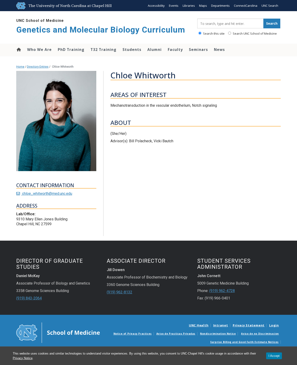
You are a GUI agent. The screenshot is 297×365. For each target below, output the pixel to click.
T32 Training (103, 49)
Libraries (189, 5)
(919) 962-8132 (119, 292)
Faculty (175, 49)
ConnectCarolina (245, 5)
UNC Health (199, 325)
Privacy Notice (22, 358)
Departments (220, 5)
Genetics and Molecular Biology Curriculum (100, 30)
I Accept (274, 356)
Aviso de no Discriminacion (260, 333)
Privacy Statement (249, 325)
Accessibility (156, 5)
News (219, 49)
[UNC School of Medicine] (58, 332)
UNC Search (269, 5)
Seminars (198, 49)
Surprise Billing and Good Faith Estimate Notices (244, 342)
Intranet (220, 325)
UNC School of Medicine (40, 20)
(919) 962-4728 (222, 291)
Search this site (213, 33)
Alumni (154, 49)
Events (173, 5)
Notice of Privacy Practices (132, 333)
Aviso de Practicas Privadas (175, 333)
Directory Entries (37, 66)
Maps (203, 5)
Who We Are (39, 49)
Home (18, 49)
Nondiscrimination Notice (218, 333)
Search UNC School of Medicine (254, 33)
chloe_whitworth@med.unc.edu (46, 193)
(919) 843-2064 (29, 298)
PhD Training (71, 49)
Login (274, 325)
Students (132, 49)
